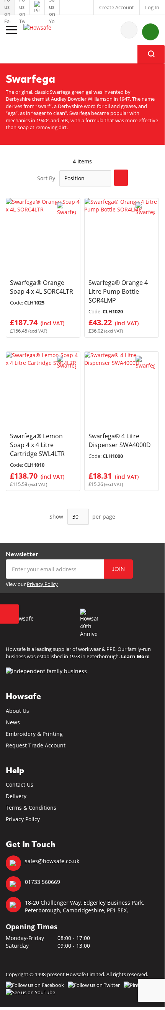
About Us (17, 710)
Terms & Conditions (31, 807)
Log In (152, 7)
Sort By (46, 178)
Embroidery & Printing (34, 733)
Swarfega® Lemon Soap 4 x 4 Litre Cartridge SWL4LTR (37, 445)
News (13, 722)
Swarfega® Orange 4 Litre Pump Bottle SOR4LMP (118, 291)
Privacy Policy (42, 584)
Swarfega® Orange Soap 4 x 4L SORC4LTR (41, 287)
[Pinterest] (37, 7)
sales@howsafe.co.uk (52, 861)
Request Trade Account (35, 745)
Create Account (116, 7)
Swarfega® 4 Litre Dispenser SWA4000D (119, 440)
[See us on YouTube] (52, 7)
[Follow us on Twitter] (22, 7)
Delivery (16, 796)
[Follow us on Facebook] (7, 7)
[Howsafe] (47, 30)
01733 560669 (42, 881)
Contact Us (19, 784)
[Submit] (151, 54)
